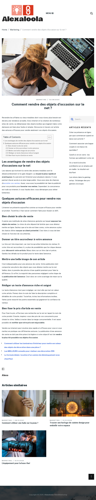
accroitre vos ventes (11, 183)
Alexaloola (49, 495)
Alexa (5, 375)
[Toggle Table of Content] (48, 137)
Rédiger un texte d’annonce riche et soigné (24, 153)
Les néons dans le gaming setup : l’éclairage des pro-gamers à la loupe (79, 180)
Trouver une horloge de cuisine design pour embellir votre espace (69, 424)
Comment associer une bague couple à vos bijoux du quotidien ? (81, 147)
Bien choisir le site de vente (18, 146)
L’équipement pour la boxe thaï (16, 463)
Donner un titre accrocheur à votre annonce (24, 148)
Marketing (41, 99)
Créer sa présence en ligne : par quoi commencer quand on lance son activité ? (81, 135)
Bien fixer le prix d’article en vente (21, 155)
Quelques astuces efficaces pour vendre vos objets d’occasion (28, 143)
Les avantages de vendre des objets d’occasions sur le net (26, 141)
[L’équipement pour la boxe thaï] (24, 443)
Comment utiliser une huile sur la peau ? (20, 423)
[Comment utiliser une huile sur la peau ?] (24, 403)
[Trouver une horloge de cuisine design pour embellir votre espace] (72, 403)
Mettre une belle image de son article (22, 151)
